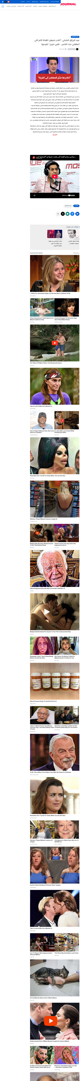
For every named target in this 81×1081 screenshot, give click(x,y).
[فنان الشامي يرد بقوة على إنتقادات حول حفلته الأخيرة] (54, 234)
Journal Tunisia (71, 49)
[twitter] (6, 2)
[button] (72, 214)
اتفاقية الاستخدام (55, 1)
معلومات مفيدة (42, 6)
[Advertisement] (40, 24)
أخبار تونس (28, 6)
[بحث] (3, 6)
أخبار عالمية (21, 6)
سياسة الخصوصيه (44, 1)
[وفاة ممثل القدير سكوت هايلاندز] (72, 234)
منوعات (35, 6)
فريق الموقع (35, 1)
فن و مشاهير (75, 36)
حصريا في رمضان (11, 6)
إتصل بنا (23, 1)
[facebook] (3, 2)
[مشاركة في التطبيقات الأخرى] (58, 214)
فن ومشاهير (52, 6)
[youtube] (8, 2)
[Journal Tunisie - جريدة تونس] (69, 4)
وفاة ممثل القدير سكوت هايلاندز (74, 242)
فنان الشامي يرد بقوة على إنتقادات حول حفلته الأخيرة (55, 244)
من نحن (28, 1)
